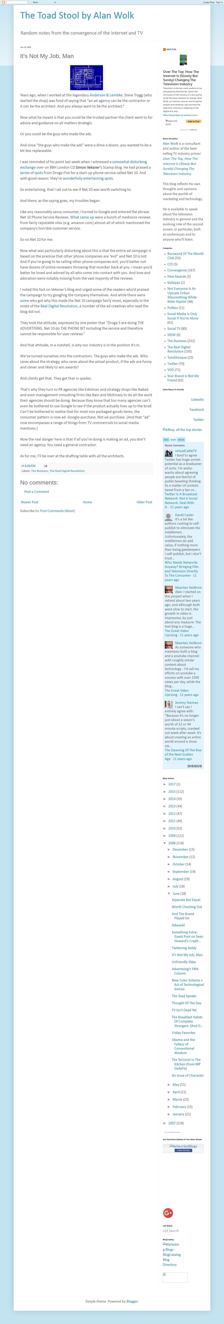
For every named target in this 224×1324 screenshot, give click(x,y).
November (181, 857)
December (181, 850)
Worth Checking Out (187, 907)
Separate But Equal (186, 900)
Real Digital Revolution (59, 306)
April (177, 1092)
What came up (82, 217)
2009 (172, 836)
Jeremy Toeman (186, 703)
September (181, 872)
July (176, 887)
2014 (172, 799)
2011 (172, 821)
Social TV (173, 329)
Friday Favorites (183, 1033)
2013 (172, 806)
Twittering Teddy (184, 948)
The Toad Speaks (184, 996)
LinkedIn (197, 400)
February (180, 1107)
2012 (172, 814)
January (179, 1114)
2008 (172, 843)
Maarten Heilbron (188, 588)
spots (38, 173)
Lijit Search (171, 1231)
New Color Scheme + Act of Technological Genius (188, 985)
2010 (172, 828)
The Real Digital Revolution (67, 471)
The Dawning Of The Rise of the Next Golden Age (183, 755)
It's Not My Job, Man (187, 955)
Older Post (144, 502)
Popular (181, 440)
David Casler (184, 515)
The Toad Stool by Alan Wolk (77, 16)
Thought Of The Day (186, 1003)
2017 (172, 784)
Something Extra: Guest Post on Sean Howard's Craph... (187, 937)
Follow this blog (183, 1150)
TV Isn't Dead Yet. (184, 1010)
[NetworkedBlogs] (183, 1146)
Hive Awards (176, 277)
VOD (170, 370)
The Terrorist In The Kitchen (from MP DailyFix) (186, 1064)
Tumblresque (177, 358)
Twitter (172, 364)
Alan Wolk (170, 144)
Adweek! (178, 925)
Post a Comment (36, 492)
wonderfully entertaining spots (88, 179)
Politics (172, 308)
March (178, 1100)
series (25, 173)
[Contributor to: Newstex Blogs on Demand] (175, 1282)
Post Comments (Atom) (57, 511)
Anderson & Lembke (106, 95)
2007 (172, 1123)
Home (87, 502)
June (176, 894)
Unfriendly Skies (184, 962)
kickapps (173, 283)
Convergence (177, 270)
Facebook (197, 410)
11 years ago (179, 507)
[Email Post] (45, 465)
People (166, 440)
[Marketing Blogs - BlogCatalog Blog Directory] (172, 1265)
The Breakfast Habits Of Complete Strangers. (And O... (187, 1022)
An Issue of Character (188, 1076)
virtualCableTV (186, 451)
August (178, 879)
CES (170, 264)
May (176, 1085)
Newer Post (29, 502)
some (24, 301)
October (179, 864)
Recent (173, 440)
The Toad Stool (168, 1132)
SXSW (171, 335)
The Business (39, 471)
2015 (172, 792)
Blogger (132, 1302)
